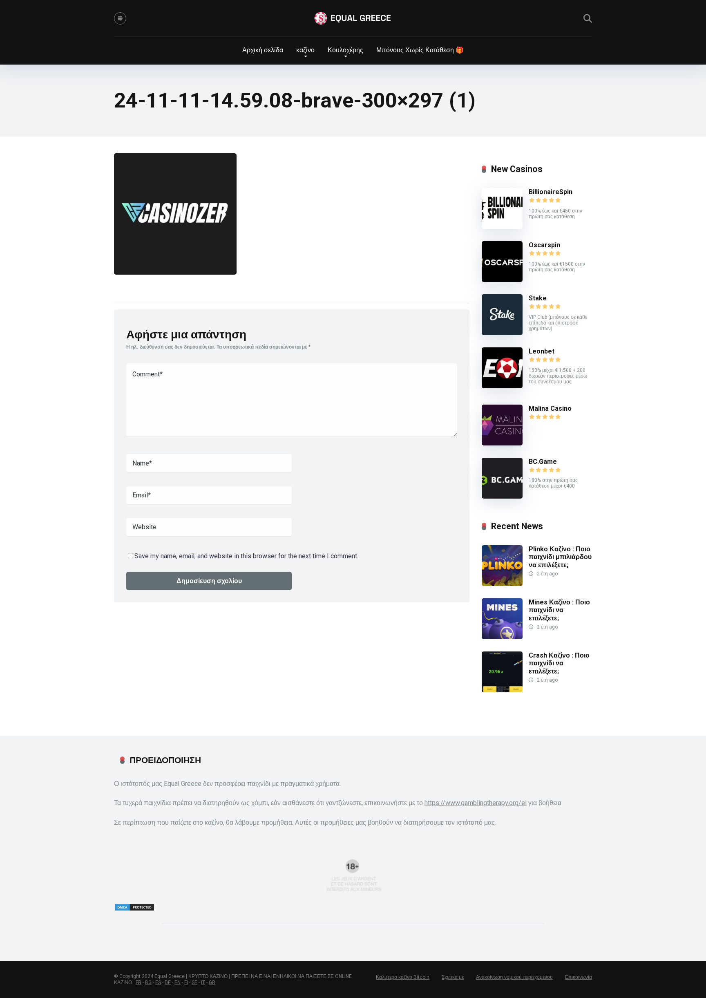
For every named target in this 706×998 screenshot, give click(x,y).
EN (177, 982)
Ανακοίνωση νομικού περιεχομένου (514, 977)
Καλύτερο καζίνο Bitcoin (402, 977)
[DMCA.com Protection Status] (134, 909)
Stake (538, 298)
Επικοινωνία (578, 977)
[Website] (120, 18)
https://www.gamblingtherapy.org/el (475, 803)
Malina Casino (550, 408)
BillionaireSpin (550, 192)
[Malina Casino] (502, 443)
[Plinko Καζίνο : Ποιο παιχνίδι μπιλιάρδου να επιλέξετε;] (502, 584)
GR (212, 982)
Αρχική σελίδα (262, 50)
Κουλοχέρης (345, 50)
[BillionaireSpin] (502, 226)
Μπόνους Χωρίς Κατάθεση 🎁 (420, 50)
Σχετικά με (453, 977)
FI (186, 982)
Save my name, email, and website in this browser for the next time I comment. (246, 556)
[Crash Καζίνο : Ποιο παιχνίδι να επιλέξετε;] (502, 690)
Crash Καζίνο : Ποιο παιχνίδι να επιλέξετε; (559, 663)
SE (194, 982)
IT (203, 982)
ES (158, 982)
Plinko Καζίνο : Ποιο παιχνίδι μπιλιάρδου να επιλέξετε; (560, 556)
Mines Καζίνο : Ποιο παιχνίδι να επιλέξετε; (559, 610)
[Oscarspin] (502, 280)
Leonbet (541, 351)
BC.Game (543, 461)
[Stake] (502, 333)
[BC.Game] (502, 496)
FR (138, 982)
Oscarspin (544, 245)
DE (168, 982)
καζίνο (305, 50)
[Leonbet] (502, 386)
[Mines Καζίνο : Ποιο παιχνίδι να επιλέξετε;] (502, 637)
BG (148, 982)
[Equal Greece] (353, 18)
